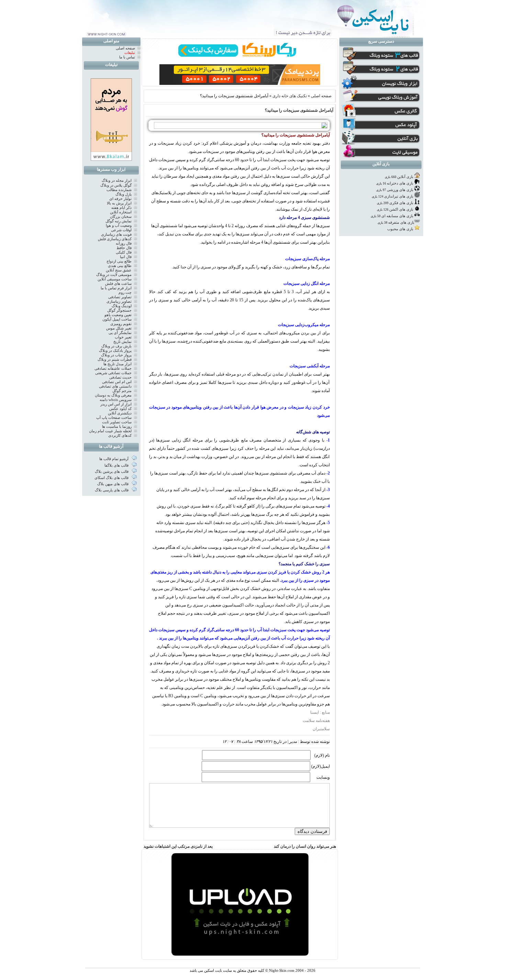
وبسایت (323, 777)
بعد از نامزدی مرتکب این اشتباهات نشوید (178, 846)
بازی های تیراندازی (398, 196)
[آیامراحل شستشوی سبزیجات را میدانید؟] (238, 127)
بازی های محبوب (400, 229)
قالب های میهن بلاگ (113, 484)
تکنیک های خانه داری (289, 95)
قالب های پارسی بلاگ (112, 490)
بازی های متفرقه (401, 222)
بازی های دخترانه (400, 183)
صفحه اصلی (321, 95)
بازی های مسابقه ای (397, 216)
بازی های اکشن (401, 209)
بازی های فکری (401, 203)
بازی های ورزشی (400, 190)
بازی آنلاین (405, 177)
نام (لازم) (322, 755)
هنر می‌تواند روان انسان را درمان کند (305, 846)
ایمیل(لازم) (320, 766)
